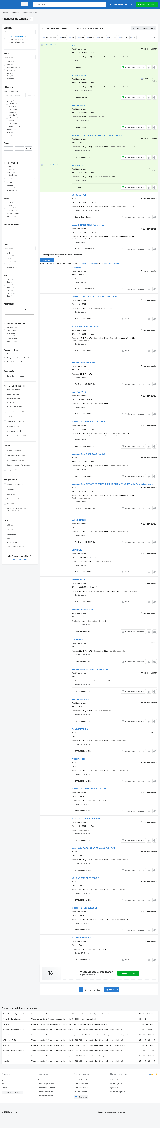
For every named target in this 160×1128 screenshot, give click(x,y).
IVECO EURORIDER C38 (83, 938)
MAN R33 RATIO (79, 392)
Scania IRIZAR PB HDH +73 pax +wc (88, 225)
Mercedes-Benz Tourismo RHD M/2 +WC (89, 422)
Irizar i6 (75, 45)
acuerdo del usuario (111, 263)
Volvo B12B (77, 550)
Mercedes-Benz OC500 (82, 699)
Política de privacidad (46, 1084)
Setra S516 (7, 1035)
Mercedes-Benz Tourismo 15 (13, 1050)
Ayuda (4, 1084)
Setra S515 (7, 1056)
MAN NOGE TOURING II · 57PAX (86, 819)
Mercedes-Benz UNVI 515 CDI (85, 908)
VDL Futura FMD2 (80, 195)
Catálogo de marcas (45, 1096)
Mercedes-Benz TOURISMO (84, 363)
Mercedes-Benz (79, 105)
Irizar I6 (6, 1061)
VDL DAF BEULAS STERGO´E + (86, 878)
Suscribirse (47, 260)
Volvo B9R (76, 267)
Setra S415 (7, 1024)
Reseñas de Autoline (45, 1092)
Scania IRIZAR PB (80, 729)
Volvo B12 (6, 1045)
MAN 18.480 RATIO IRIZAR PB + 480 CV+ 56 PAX (93, 848)
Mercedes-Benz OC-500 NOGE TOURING (90, 669)
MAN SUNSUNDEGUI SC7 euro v (86, 327)
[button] (149, 67)
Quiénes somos (7, 1080)
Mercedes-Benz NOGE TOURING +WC (88, 454)
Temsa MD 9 (77, 165)
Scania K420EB (79, 580)
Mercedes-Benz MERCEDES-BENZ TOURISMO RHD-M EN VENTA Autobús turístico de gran (112, 484)
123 (98, 990)
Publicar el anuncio (128, 973)
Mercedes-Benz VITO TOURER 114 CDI (89, 789)
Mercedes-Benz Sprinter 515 (13, 1029)
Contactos (5, 1088)
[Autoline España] (10, 4)
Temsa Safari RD (79, 75)
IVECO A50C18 (78, 759)
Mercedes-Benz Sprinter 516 (13, 1019)
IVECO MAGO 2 (78, 639)
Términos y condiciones (47, 1080)
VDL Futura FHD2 (9, 1040)
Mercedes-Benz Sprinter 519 (13, 1014)
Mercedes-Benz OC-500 (82, 610)
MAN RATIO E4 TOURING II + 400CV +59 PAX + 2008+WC (97, 135)
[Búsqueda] (35, 4)
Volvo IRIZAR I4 (79, 520)
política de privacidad (89, 263)
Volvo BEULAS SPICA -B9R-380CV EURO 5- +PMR (94, 297)
